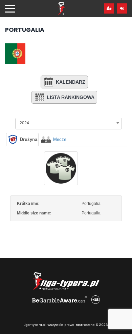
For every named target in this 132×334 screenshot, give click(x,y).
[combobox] (69, 123)
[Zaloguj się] (122, 8)
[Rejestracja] (109, 8)
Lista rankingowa (70, 97)
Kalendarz (70, 82)
